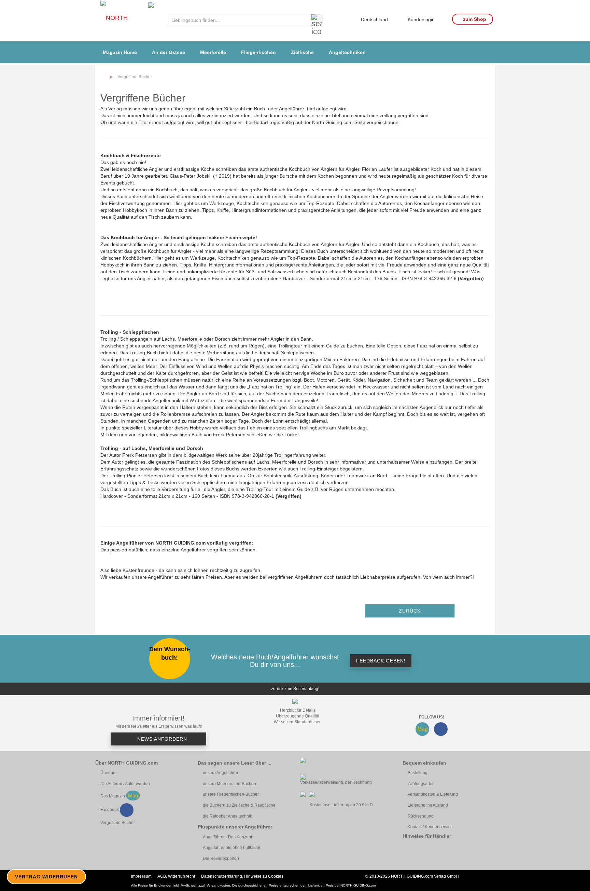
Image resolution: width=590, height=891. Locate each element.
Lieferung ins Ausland (428, 805)
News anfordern (161, 739)
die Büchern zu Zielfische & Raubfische (239, 805)
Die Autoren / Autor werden (125, 783)
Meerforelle (213, 52)
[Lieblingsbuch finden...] (316, 20)
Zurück (410, 611)
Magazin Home (120, 52)
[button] (372, 16)
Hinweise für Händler (427, 836)
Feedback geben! (381, 660)
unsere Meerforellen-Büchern (230, 783)
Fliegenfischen (258, 52)
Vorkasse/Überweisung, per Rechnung (336, 782)
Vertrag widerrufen (46, 876)
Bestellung (417, 772)
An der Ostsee (168, 52)
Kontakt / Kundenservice (430, 826)
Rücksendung (421, 816)
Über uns (108, 772)
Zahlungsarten (421, 783)
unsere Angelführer (220, 772)
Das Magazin (112, 796)
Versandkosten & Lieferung (433, 794)
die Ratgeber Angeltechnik (227, 816)
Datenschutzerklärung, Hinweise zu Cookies (242, 876)
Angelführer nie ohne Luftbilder (232, 847)
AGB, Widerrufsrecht (176, 876)
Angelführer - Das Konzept (227, 837)
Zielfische (302, 52)
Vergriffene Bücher (117, 822)
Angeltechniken (347, 52)
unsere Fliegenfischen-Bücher (231, 794)
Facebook (109, 809)
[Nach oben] (572, 880)
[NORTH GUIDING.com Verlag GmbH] (128, 20)
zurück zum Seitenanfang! (295, 688)
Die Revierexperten (221, 858)
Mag (422, 729)
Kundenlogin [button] (420, 18)
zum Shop (474, 19)
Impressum (141, 876)
